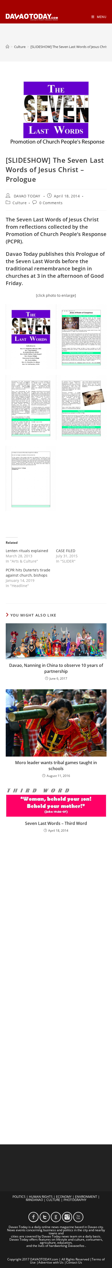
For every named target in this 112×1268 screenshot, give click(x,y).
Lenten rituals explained (27, 550)
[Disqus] (56, 905)
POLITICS (19, 1196)
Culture (20, 202)
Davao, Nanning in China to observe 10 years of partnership (56, 668)
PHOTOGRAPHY (75, 1200)
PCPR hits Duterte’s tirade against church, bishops (28, 572)
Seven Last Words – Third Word (56, 823)
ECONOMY (64, 1196)
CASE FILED (65, 550)
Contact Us (74, 1262)
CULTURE (53, 1200)
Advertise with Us (51, 1262)
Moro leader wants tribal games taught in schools (56, 765)
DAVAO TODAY (27, 196)
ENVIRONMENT (86, 1196)
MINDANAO (34, 1200)
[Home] (7, 46)
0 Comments (51, 202)
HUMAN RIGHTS (41, 1196)
